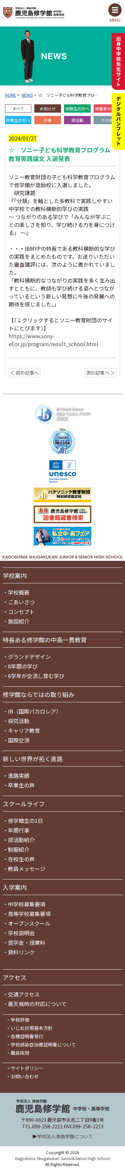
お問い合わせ (25, 1076)
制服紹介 (18, 849)
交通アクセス (24, 994)
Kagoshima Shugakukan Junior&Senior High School (62, 1158)
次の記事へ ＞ (100, 372)
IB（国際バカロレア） (34, 711)
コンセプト (21, 611)
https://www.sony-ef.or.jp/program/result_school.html (53, 340)
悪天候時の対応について (37, 1004)
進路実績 (18, 775)
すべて (18, 108)
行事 (48, 120)
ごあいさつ (21, 602)
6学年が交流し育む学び (36, 676)
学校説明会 (21, 933)
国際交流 (18, 740)
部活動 (77, 120)
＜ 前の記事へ (24, 372)
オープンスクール (29, 923)
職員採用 (20, 1052)
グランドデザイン (29, 657)
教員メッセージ (26, 869)
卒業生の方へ (18, 120)
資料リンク (21, 952)
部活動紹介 (21, 840)
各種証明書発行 (27, 1036)
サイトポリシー (27, 1068)
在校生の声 (21, 859)
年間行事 (18, 830)
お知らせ (48, 108)
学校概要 (18, 592)
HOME (10, 95)
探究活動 (18, 721)
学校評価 (20, 1019)
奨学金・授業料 (26, 942)
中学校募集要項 (26, 904)
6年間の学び (23, 666)
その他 (107, 120)
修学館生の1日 (25, 821)
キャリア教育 (24, 730)
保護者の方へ (107, 108)
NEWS (27, 95)
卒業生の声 (21, 785)
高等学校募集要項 (29, 914)
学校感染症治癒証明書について (43, 1044)
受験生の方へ (77, 108)
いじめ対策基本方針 (32, 1028)
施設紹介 (18, 621)
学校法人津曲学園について (65, 1136)
